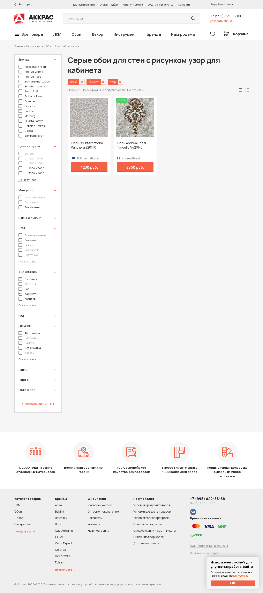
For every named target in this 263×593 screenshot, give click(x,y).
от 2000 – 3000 (34, 168)
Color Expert (63, 543)
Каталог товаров (34, 46)
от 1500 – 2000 (34, 163)
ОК (232, 582)
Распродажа (183, 34)
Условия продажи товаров (151, 505)
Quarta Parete (34, 121)
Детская (30, 284)
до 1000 (30, 153)
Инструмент (125, 34)
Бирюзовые (32, 250)
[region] (38, 233)
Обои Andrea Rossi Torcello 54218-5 (131, 145)
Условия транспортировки (151, 518)
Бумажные (31, 202)
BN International (35, 86)
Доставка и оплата (84, 4)
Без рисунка (33, 348)
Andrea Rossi (33, 76)
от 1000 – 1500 (34, 158)
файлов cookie (240, 575)
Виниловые (32, 207)
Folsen (59, 562)
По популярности (112, 90)
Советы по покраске (147, 524)
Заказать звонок (221, 21)
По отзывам (135, 90)
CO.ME (59, 537)
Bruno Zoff (31, 91)
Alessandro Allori (35, 67)
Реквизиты (95, 518)
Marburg (30, 116)
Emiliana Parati (34, 96)
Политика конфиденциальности (209, 545)
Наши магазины (98, 530)
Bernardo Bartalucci (38, 81)
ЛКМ (57, 34)
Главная (18, 46)
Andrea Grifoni (34, 71)
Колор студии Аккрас (33, 19)
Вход (213, 4)
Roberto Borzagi (35, 126)
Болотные (31, 255)
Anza (58, 505)
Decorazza (62, 556)
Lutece (29, 111)
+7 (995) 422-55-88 (225, 16)
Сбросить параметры (38, 404)
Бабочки (30, 338)
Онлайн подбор (109, 4)
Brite (58, 524)
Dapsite (215, 553)
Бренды (154, 34)
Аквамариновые (35, 235)
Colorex (60, 550)
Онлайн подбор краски (149, 537)
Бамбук (29, 343)
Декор (97, 34)
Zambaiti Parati (34, 135)
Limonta (30, 106)
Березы (29, 353)
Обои (76, 34)
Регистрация (225, 4)
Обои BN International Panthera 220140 (87, 145)
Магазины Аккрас (100, 505)
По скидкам (90, 90)
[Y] (193, 18)
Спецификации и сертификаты (154, 530)
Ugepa (29, 131)
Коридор (30, 299)
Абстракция (32, 333)
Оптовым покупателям (103, 511)
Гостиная (31, 279)
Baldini (59, 511)
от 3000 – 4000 (34, 173)
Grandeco (31, 101)
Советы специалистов (160, 4)
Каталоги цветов (133, 4)
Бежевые (30, 240)
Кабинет (30, 294)
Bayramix (61, 518)
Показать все (27, 180)
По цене (73, 90)
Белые (29, 245)
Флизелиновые (35, 197)
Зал (27, 289)
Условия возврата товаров (152, 511)
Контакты (184, 4)
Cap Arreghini (64, 530)
